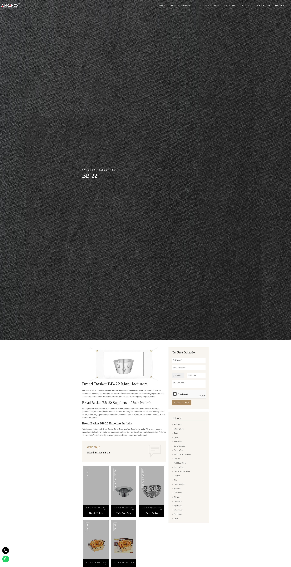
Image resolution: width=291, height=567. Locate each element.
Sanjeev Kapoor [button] (209, 6)
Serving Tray (178, 450)
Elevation (177, 497)
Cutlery (176, 437)
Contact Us (281, 6)
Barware (177, 459)
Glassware (178, 510)
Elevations (178, 493)
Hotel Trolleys (179, 484)
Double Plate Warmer (182, 471)
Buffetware (178, 425)
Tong (176, 433)
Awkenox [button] (189, 6)
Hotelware (178, 501)
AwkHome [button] (230, 6)
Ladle (176, 518)
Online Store (262, 6)
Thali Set (177, 489)
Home (162, 6)
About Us (174, 6)
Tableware (178, 442)
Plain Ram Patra (115, 479)
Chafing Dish (179, 429)
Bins (175, 480)
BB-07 (87, 527)
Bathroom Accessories (182, 454)
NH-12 (87, 472)
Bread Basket (143, 477)
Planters (177, 476)
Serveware (178, 514)
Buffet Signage (179, 446)
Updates (246, 6)
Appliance (177, 506)
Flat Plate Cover (180, 463)
